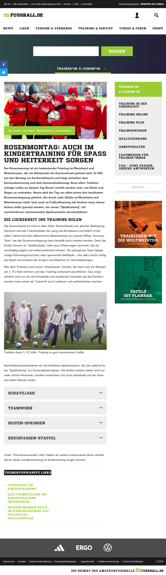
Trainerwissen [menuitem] (133, 130)
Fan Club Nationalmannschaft (46, 4)
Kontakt (22, 561)
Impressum (8, 561)
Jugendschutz (87, 561)
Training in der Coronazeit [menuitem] (133, 105)
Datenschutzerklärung (40, 561)
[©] (138, 224)
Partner (67, 4)
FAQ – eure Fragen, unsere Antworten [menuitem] (136, 167)
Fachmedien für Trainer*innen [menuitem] (133, 156)
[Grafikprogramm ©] (138, 279)
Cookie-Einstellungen (133, 561)
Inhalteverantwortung (108, 561)
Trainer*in (129, 86)
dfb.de (7, 4)
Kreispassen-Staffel (32, 438)
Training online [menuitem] (133, 114)
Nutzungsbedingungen (65, 561)
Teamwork (20, 408)
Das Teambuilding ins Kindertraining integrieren (27, 498)
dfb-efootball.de (20, 4)
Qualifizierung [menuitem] (133, 138)
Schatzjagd (21, 393)
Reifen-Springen (26, 423)
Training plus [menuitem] (131, 122)
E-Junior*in (129, 91)
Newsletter (87, 4)
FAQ (76, 4)
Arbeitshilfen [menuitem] (132, 146)
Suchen (117, 51)
